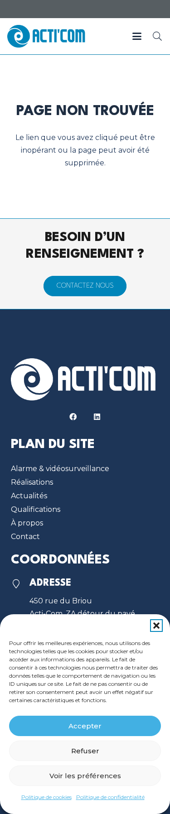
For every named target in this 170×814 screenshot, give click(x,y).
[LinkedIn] (97, 417)
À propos (27, 523)
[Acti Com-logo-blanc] (85, 379)
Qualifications (35, 509)
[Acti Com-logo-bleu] (47, 36)
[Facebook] (73, 417)
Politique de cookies (46, 797)
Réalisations (32, 482)
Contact (25, 536)
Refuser (85, 751)
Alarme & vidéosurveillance (60, 468)
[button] (156, 625)
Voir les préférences (85, 775)
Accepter (85, 726)
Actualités (29, 495)
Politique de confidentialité (110, 797)
